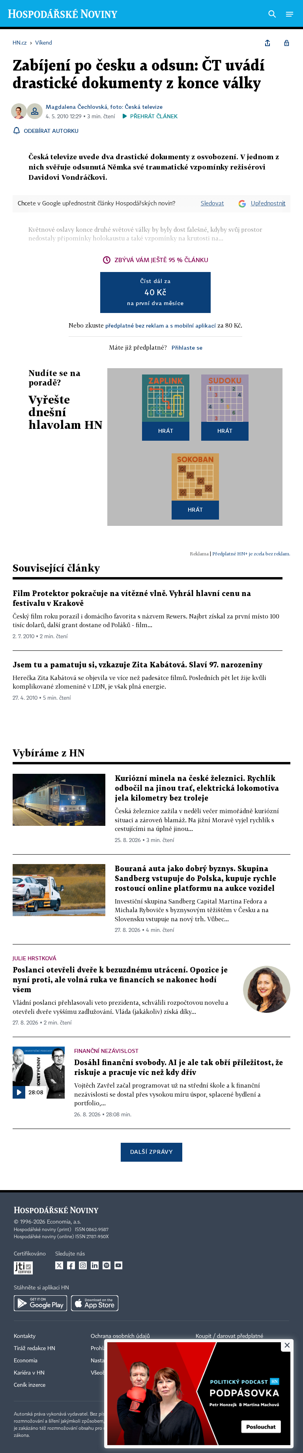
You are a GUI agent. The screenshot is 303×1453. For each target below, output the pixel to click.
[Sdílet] (267, 43)
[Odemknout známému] (286, 43)
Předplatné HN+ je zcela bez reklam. (251, 554)
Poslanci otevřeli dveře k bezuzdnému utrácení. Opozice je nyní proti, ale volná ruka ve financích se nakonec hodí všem (120, 980)
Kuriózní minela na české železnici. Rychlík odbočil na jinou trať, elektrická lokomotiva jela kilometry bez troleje (197, 788)
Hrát (166, 430)
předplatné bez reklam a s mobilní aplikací (160, 325)
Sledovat (212, 204)
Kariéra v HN (29, 1373)
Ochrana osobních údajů (120, 1336)
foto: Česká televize (136, 106)
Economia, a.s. (64, 1222)
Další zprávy (151, 1151)
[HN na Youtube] (118, 1265)
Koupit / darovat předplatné (229, 1336)
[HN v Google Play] (40, 1303)
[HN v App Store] (94, 1303)
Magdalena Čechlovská (76, 106)
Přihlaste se (187, 347)
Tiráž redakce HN (34, 1348)
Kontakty (25, 1336)
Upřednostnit (268, 204)
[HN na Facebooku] (71, 1265)
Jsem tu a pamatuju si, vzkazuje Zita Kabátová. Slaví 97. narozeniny (137, 665)
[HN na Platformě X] (59, 1265)
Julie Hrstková (34, 958)
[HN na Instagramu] (83, 1265)
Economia (25, 1361)
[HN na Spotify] (106, 1265)
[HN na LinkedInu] (95, 1265)
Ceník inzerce (29, 1385)
